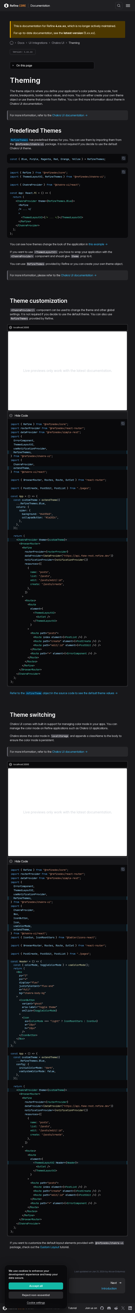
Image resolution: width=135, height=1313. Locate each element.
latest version (73, 33)
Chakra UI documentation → (70, 115)
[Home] (11, 43)
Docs (21, 43)
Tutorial (72, 1308)
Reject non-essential (36, 1295)
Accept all (36, 1286)
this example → (98, 244)
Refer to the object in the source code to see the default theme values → (64, 693)
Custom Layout (49, 1247)
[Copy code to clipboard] (123, 158)
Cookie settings (36, 1302)
